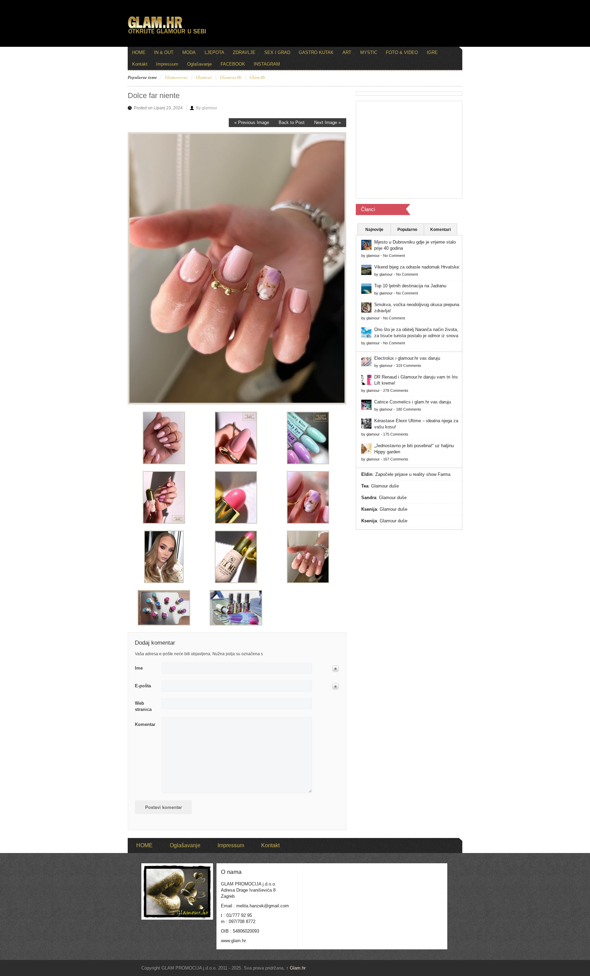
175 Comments (395, 434)
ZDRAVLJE (244, 52)
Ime (139, 668)
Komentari (440, 229)
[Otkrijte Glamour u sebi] (167, 33)
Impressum (167, 64)
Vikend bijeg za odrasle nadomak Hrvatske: (417, 267)
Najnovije (374, 229)
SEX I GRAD (277, 52)
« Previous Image (251, 122)
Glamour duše (385, 486)
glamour (204, 77)
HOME (138, 52)
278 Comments (395, 390)
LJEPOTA (214, 52)
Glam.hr (296, 968)
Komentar (145, 724)
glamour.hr (231, 77)
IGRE (432, 52)
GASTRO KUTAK (316, 52)
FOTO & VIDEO (402, 52)
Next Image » (327, 122)
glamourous (176, 77)
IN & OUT (163, 52)
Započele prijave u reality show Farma (412, 474)
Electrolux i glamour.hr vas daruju (407, 358)
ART (346, 52)
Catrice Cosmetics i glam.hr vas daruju (412, 401)
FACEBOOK (233, 64)
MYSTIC (368, 52)
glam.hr (257, 77)
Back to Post (292, 122)
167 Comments (395, 459)
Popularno (407, 229)
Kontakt (140, 64)
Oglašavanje (199, 64)
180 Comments (408, 409)
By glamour (206, 108)
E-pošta (143, 685)
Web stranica (143, 706)
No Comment (394, 255)
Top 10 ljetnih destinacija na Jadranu (410, 285)
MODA (189, 52)
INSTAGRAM (267, 64)
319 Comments (408, 365)
